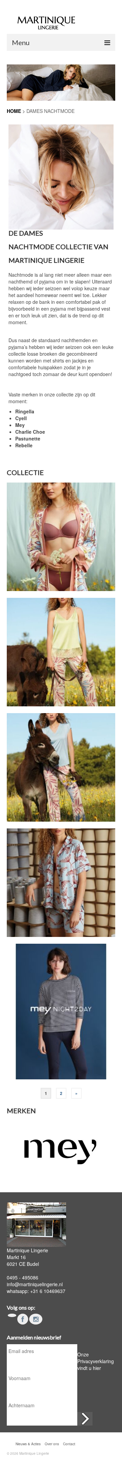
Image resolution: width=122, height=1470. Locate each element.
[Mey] (61, 1148)
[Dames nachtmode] (61, 177)
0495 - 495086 (22, 1277)
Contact (69, 1444)
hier (97, 1368)
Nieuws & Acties (28, 1444)
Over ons (52, 1444)
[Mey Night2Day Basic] (61, 1011)
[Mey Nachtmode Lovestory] (61, 537)
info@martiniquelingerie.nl (35, 1284)
